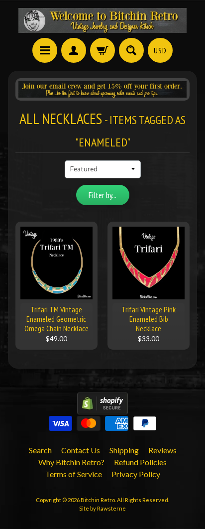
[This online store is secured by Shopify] (102, 408)
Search (40, 450)
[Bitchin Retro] (102, 20)
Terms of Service (73, 474)
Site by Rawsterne (102, 508)
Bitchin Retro (98, 500)
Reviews (162, 450)
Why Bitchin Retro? (71, 462)
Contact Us (80, 450)
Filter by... (102, 195)
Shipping (124, 450)
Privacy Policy (135, 474)
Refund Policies (140, 462)
